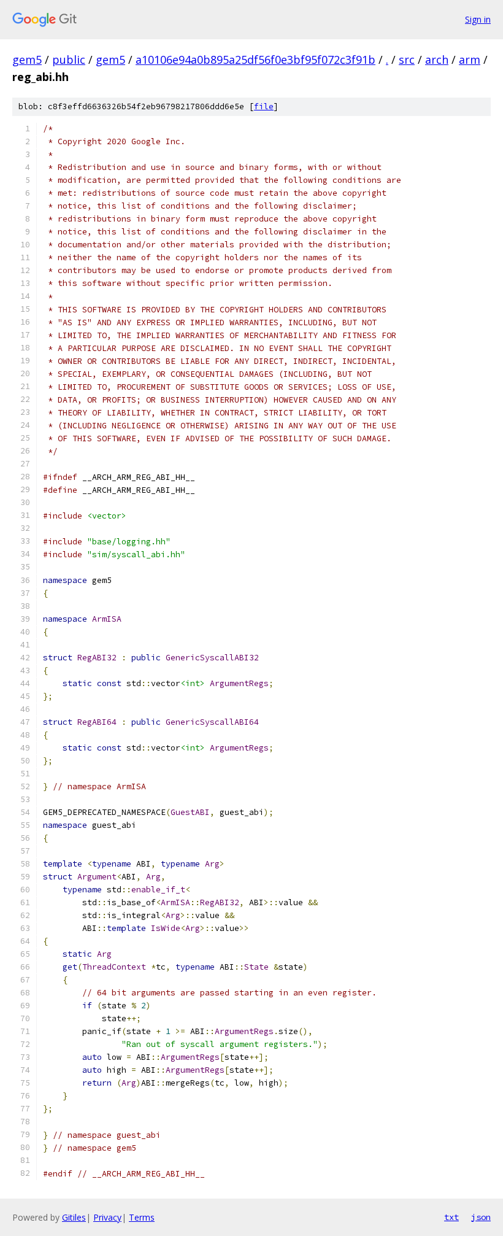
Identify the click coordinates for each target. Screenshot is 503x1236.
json (481, 1216)
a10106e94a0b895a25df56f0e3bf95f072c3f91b (255, 59)
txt (451, 1216)
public (68, 59)
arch (436, 59)
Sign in (478, 19)
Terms (142, 1217)
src (407, 59)
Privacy (107, 1217)
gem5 (27, 59)
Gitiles (74, 1217)
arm (469, 59)
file (264, 106)
